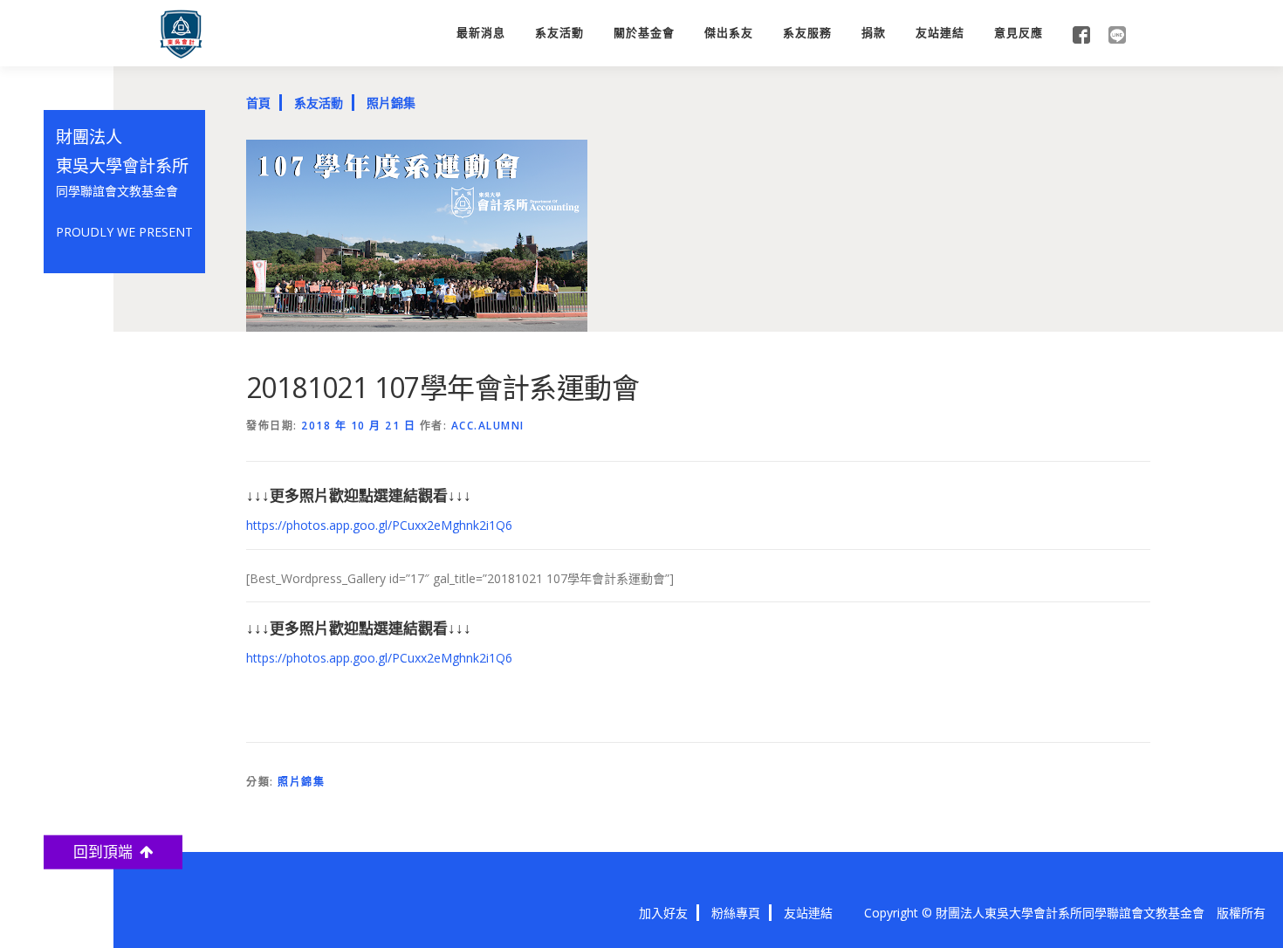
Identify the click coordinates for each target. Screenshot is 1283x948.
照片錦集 (391, 102)
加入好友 (663, 912)
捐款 (873, 32)
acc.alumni (488, 425)
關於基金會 (644, 32)
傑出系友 (728, 32)
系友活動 (559, 32)
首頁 (258, 102)
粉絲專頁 (735, 912)
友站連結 (940, 32)
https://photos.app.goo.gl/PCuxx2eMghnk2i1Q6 (379, 525)
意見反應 (1018, 32)
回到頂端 (106, 852)
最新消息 (480, 32)
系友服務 (807, 32)
